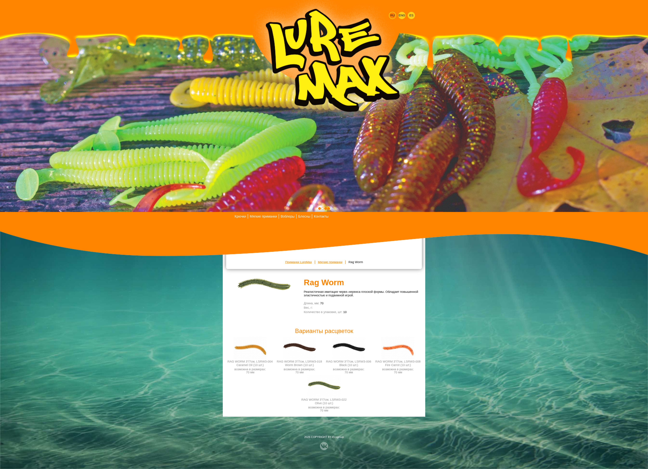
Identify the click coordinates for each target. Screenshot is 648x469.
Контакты (321, 216)
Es (411, 15)
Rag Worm (355, 262)
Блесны (304, 216)
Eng (402, 15)
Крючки (240, 216)
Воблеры (287, 216)
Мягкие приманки (263, 216)
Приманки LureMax (298, 262)
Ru (392, 15)
